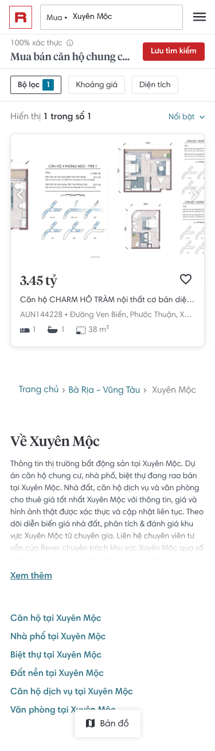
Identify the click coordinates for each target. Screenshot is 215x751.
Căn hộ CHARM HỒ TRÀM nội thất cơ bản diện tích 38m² (107, 300)
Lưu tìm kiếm (174, 52)
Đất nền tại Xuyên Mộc (57, 674)
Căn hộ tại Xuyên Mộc (55, 619)
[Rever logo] (20, 17)
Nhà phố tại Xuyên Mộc (58, 637)
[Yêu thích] (186, 279)
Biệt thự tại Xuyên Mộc (55, 655)
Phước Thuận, (154, 315)
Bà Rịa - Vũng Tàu (104, 391)
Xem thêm (31, 576)
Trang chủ (39, 390)
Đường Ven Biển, (99, 315)
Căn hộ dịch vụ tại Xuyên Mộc (71, 692)
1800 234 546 (60, 561)
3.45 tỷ (38, 281)
